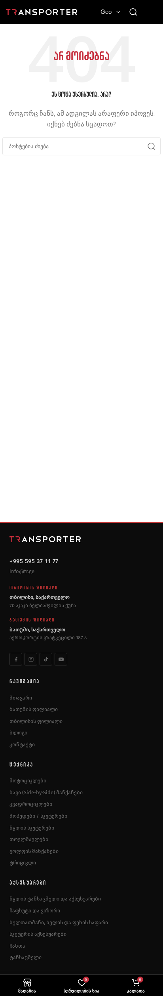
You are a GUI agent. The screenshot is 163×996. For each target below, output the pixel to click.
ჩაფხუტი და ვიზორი (34, 911)
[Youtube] (61, 659)
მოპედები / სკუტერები (38, 816)
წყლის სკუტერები (31, 828)
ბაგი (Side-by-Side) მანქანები (46, 792)
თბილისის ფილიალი (36, 721)
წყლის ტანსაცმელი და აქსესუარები (55, 899)
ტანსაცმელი (25, 957)
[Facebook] (15, 659)
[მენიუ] (151, 12)
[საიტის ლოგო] (41, 11)
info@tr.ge (21, 571)
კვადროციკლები (30, 804)
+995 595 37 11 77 (34, 561)
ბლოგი (18, 733)
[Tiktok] (46, 659)
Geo (106, 11)
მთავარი (20, 698)
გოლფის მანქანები (34, 851)
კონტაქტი (22, 744)
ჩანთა (17, 946)
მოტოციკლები (27, 781)
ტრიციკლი (22, 863)
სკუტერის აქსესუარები (37, 934)
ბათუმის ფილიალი (33, 709)
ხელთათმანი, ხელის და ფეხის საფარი (58, 922)
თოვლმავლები (28, 839)
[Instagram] (31, 659)
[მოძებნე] (133, 12)
